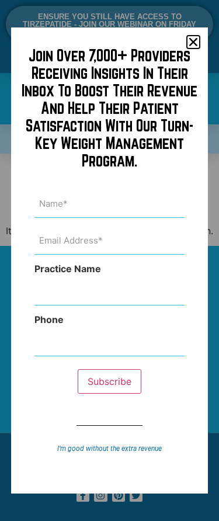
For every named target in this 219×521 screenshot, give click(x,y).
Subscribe (109, 381)
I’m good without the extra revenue (109, 448)
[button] (193, 42)
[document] (109, 260)
